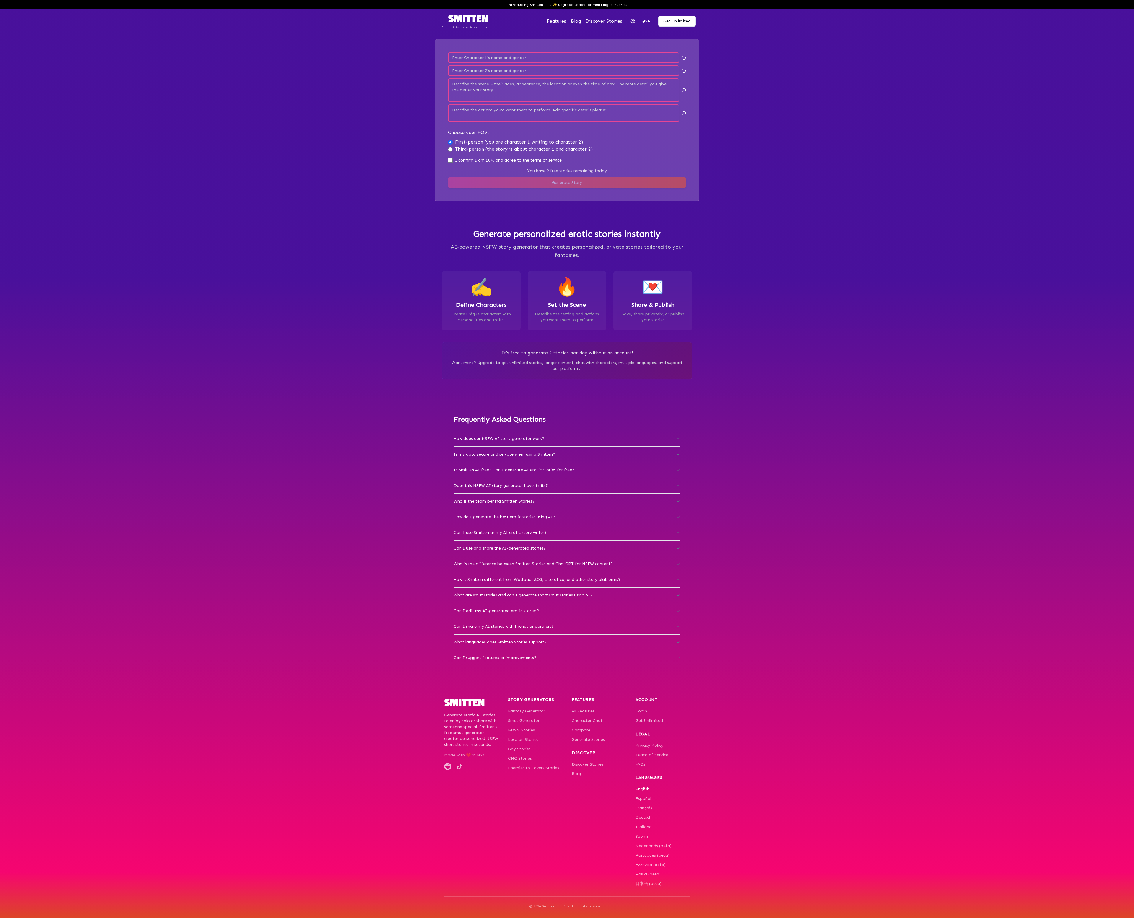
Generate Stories (588, 739)
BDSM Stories (521, 730)
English (642, 789)
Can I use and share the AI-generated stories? (500, 548)
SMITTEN (468, 18)
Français (644, 808)
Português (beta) (652, 855)
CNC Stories (520, 758)
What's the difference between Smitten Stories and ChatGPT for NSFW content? (533, 563)
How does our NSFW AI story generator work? (499, 438)
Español (643, 798)
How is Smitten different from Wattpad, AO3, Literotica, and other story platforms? (537, 579)
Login (641, 711)
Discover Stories (587, 764)
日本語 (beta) (649, 883)
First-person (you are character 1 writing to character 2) (519, 142)
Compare (581, 730)
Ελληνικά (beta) (651, 864)
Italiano (644, 826)
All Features (583, 711)
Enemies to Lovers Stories (533, 767)
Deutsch (643, 817)
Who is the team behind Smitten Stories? (494, 501)
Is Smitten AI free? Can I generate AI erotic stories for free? (514, 469)
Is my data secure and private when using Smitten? (504, 454)
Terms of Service (652, 754)
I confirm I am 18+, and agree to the (508, 160)
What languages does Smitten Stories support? (500, 642)
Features (556, 21)
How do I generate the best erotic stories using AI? (504, 516)
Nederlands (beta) (654, 845)
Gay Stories (519, 748)
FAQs (640, 764)
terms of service (546, 160)
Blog (576, 21)
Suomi (642, 836)
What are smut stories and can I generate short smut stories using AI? (523, 595)
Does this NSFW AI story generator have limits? (501, 485)
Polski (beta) (648, 874)
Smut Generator (524, 720)
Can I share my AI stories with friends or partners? (504, 626)
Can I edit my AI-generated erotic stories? (496, 610)
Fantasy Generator (526, 711)
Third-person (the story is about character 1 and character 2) (524, 149)
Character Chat (587, 720)
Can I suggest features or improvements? (495, 657)
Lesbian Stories (523, 739)
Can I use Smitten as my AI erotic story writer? (500, 532)
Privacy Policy (650, 745)
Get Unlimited (649, 720)
